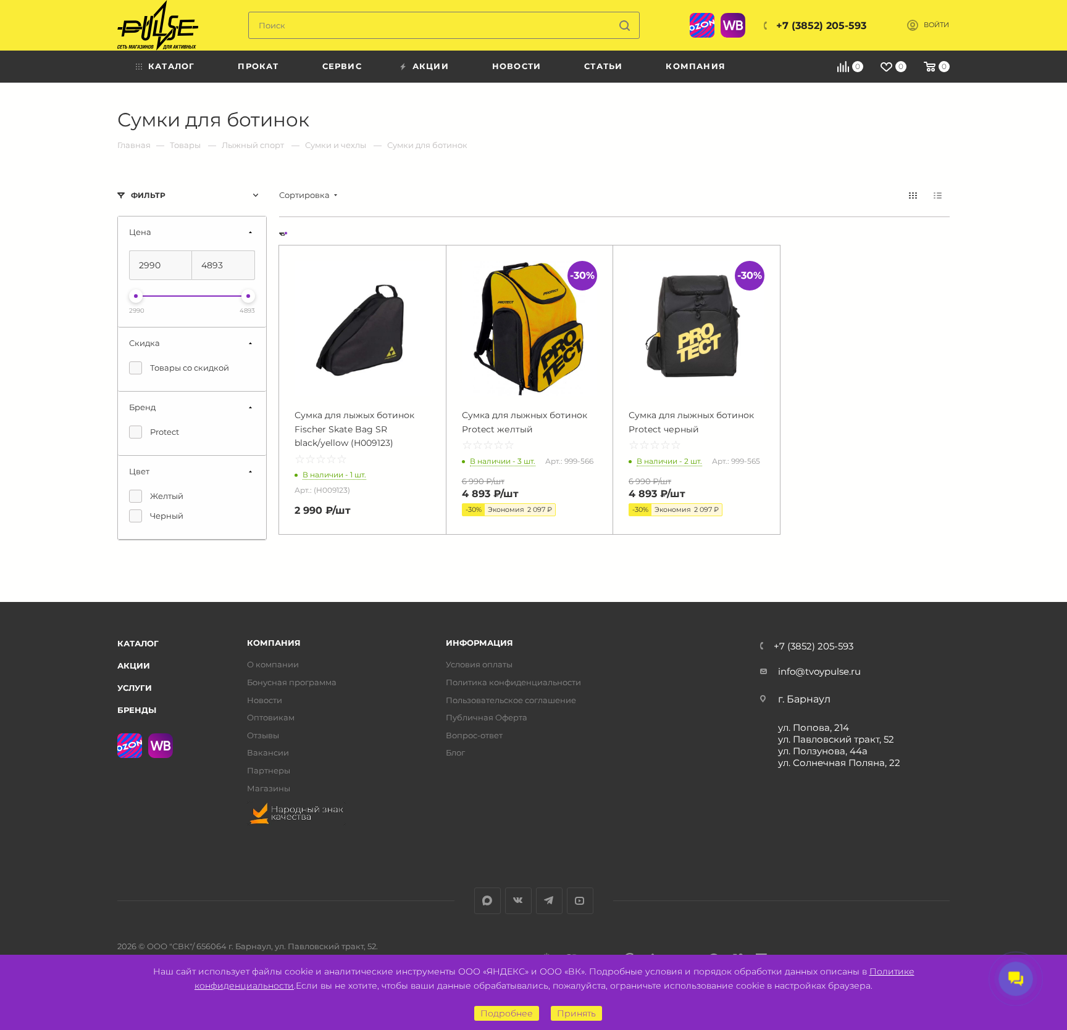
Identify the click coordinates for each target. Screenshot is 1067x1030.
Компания (274, 643)
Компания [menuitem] (696, 66)
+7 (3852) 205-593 (821, 25)
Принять (576, 1013)
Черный (166, 516)
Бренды (136, 710)
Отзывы (263, 735)
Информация (479, 643)
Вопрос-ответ (474, 735)
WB (733, 25)
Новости (264, 700)
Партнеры (268, 770)
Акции (133, 665)
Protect (164, 432)
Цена (140, 232)
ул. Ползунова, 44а (823, 751)
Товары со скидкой (189, 368)
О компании (273, 664)
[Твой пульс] (157, 25)
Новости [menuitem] (516, 66)
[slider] (136, 296)
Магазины (268, 788)
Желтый (166, 496)
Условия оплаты (479, 664)
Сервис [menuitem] (342, 66)
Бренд (142, 407)
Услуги (134, 688)
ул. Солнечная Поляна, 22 (839, 762)
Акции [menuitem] (430, 66)
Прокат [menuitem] (258, 66)
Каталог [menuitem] (171, 66)
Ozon (702, 25)
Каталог (138, 643)
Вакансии (268, 752)
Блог (455, 752)
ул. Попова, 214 (813, 727)
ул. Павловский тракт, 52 (836, 739)
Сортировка (304, 195)
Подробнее (506, 1013)
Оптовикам (271, 717)
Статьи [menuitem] (603, 66)
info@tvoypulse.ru (819, 671)
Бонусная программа (292, 682)
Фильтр (148, 195)
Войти (936, 25)
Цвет (139, 471)
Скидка (144, 343)
